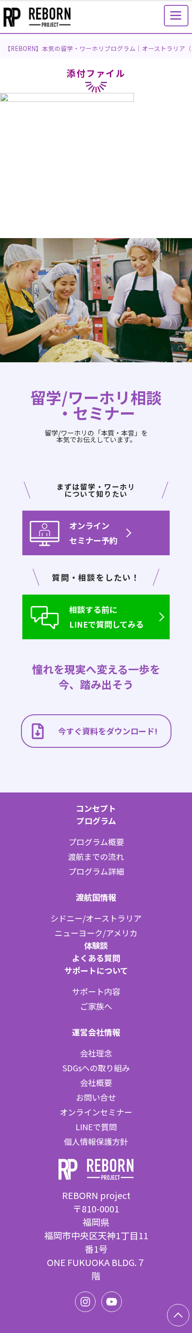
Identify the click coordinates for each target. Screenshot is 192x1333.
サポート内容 (96, 991)
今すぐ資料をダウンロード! (108, 731)
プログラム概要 (96, 842)
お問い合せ (96, 1097)
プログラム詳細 (96, 871)
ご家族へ (96, 1006)
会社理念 (96, 1053)
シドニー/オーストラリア (96, 918)
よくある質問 (96, 958)
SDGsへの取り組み (96, 1068)
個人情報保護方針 (96, 1141)
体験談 (96, 945)
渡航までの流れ (96, 856)
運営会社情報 (96, 1032)
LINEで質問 (96, 1127)
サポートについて (96, 970)
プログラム (96, 820)
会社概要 (96, 1082)
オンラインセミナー (96, 1112)
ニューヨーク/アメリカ (96, 933)
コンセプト (96, 808)
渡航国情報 (96, 897)
